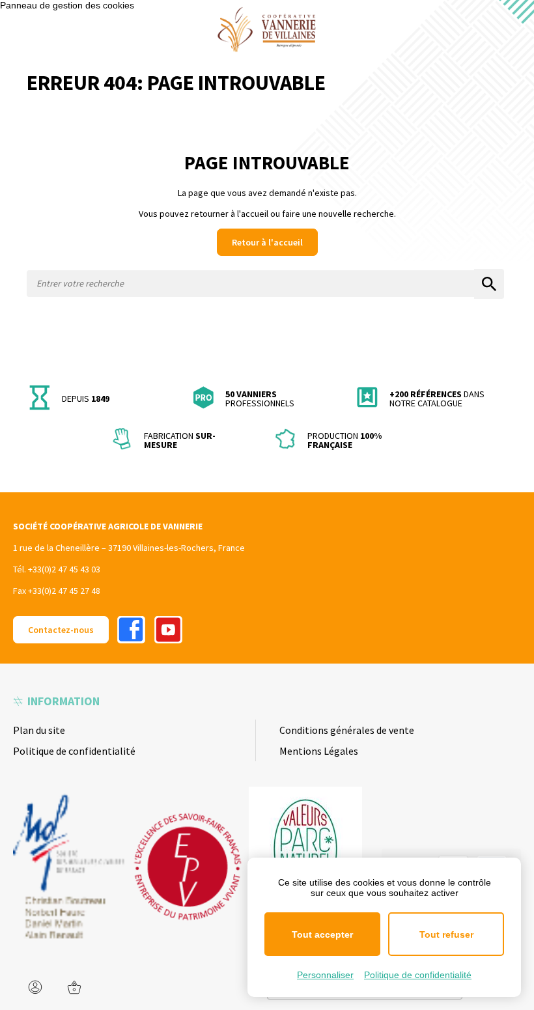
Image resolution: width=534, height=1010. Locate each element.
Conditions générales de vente (346, 729)
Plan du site (39, 729)
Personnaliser (325, 975)
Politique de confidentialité (74, 750)
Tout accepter (322, 934)
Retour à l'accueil (267, 242)
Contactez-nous (61, 630)
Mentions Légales (318, 750)
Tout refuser (446, 934)
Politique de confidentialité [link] (417, 975)
